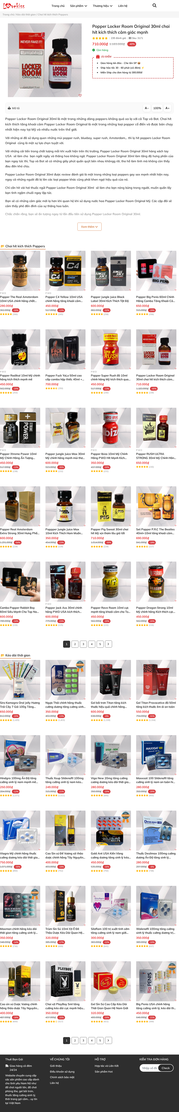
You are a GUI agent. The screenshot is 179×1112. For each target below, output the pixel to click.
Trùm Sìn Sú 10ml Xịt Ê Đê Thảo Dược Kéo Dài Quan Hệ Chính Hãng (63, 932)
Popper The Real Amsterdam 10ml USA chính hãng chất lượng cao (19, 300)
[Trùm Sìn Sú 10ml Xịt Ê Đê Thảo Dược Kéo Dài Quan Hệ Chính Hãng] (65, 906)
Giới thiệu (56, 1065)
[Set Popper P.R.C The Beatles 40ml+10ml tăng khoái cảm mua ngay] (156, 506)
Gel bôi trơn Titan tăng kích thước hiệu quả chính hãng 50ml (108, 706)
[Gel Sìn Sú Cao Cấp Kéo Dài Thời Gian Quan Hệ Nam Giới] (111, 981)
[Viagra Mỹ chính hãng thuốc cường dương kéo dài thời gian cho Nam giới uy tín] (20, 831)
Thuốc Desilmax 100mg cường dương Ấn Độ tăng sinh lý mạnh (156, 857)
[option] (45, 60)
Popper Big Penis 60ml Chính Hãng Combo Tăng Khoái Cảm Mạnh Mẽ (156, 300)
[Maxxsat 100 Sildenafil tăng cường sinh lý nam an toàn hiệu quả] (156, 755)
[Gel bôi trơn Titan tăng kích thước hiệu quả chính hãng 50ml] (111, 680)
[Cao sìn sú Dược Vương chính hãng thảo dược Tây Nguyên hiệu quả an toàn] (20, 981)
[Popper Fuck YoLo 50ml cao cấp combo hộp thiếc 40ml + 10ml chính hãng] (65, 349)
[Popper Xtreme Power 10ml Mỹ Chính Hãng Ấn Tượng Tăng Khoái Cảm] (20, 428)
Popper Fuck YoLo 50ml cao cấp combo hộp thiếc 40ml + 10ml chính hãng (63, 379)
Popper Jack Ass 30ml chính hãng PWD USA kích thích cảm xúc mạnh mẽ (63, 611)
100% (157, 108)
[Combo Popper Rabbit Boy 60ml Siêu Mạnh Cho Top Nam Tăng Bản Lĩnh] (20, 582)
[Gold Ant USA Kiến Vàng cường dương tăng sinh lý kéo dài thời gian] (111, 831)
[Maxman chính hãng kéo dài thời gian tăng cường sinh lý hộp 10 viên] (20, 906)
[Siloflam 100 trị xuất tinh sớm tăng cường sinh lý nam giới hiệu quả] (111, 906)
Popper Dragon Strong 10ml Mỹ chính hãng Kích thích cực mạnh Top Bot (154, 611)
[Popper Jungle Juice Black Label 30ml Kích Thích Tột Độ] (111, 271)
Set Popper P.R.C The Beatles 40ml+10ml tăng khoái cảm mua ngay (155, 533)
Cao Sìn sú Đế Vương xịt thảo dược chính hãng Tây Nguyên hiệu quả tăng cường (64, 857)
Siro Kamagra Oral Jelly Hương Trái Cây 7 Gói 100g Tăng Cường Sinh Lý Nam (20, 706)
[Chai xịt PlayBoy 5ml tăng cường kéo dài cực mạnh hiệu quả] (65, 981)
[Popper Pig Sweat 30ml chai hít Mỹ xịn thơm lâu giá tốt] (111, 506)
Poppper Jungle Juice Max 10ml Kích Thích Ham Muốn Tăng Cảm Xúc (63, 533)
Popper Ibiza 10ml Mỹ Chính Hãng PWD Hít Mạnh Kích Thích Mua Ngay (109, 457)
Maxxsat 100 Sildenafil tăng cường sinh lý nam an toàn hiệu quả (156, 782)
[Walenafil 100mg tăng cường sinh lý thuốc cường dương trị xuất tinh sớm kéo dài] (156, 906)
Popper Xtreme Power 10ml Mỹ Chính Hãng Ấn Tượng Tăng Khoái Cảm (18, 457)
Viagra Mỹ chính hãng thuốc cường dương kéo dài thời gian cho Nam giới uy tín (19, 857)
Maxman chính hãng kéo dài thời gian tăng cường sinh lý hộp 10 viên (18, 932)
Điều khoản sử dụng (62, 1071)
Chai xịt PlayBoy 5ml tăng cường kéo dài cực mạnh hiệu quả (64, 1008)
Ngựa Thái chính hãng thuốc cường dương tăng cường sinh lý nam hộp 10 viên (64, 706)
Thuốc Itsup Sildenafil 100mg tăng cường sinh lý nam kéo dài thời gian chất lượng (64, 782)
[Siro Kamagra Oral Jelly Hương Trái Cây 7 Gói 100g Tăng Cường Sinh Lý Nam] (20, 680)
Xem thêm (88, 226)
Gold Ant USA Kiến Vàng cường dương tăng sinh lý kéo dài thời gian (110, 857)
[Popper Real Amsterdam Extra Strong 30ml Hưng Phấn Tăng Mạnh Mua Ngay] (20, 506)
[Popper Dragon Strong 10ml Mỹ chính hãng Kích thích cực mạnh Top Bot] (156, 582)
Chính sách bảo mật (62, 1077)
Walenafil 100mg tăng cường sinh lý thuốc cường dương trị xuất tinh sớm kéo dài (155, 932)
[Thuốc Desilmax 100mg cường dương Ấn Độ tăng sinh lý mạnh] (156, 831)
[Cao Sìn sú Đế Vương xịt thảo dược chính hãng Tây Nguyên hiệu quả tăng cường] (65, 831)
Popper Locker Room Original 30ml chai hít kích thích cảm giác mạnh (155, 379)
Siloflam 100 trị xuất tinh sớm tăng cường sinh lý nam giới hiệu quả (110, 932)
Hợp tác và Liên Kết (107, 1065)
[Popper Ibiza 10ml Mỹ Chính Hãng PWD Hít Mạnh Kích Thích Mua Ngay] (111, 428)
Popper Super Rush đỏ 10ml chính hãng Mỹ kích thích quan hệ (110, 379)
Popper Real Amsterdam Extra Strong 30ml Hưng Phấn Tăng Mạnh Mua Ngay (19, 533)
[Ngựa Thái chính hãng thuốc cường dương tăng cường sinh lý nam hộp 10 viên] (65, 680)
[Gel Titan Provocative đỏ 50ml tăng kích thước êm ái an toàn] (156, 680)
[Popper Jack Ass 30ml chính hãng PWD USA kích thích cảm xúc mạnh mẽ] (65, 582)
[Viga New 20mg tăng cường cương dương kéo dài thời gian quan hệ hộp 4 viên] (111, 755)
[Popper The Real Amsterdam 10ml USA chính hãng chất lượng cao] (20, 271)
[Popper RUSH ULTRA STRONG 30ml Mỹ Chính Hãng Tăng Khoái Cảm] (156, 428)
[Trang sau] (108, 644)
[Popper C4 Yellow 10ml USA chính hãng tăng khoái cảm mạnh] (65, 271)
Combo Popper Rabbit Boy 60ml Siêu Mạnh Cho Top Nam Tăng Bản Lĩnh (19, 611)
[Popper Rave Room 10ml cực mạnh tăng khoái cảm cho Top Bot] (111, 582)
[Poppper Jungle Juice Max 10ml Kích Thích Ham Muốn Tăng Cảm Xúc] (65, 506)
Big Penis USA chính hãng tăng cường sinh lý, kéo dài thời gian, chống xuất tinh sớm (156, 1008)
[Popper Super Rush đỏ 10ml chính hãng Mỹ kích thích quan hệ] (111, 349)
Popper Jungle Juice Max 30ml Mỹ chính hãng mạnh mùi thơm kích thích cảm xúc (65, 457)
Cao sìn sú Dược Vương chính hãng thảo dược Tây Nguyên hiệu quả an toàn (18, 1008)
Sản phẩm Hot (104, 1071)
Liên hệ (54, 1083)
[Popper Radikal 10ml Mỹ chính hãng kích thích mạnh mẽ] (20, 349)
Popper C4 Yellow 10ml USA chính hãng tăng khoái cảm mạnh (64, 300)
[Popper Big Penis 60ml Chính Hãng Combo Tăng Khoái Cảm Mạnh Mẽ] (156, 271)
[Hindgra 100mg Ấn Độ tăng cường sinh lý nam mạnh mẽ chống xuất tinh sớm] (20, 755)
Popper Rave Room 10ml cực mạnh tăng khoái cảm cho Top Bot (110, 611)
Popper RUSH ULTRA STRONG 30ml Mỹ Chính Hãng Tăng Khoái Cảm (156, 457)
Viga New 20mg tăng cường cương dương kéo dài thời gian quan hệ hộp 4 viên (110, 782)
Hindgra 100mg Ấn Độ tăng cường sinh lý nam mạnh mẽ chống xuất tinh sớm (18, 782)
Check (166, 1068)
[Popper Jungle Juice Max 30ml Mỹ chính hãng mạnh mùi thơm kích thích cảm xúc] (65, 428)
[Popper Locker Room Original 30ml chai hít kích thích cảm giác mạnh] (45, 60)
